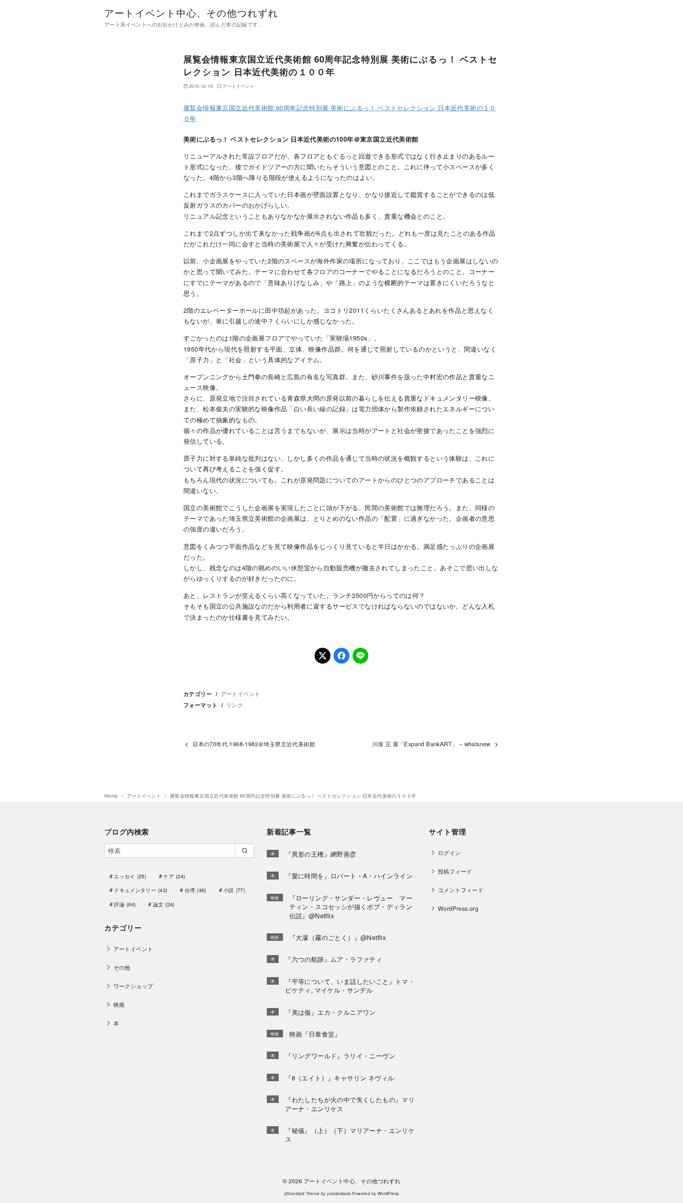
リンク (234, 704)
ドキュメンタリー (140, 890)
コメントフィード (460, 889)
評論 (125, 904)
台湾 (195, 890)
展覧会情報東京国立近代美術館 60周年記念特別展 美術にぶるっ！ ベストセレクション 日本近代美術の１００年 (293, 795)
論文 (164, 904)
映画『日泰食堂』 (315, 1033)
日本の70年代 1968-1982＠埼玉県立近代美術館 (253, 744)
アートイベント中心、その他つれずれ (191, 12)
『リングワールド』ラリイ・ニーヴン (340, 1055)
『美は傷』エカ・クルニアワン (330, 1012)
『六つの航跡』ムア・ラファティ (333, 959)
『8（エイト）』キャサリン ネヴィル (339, 1077)
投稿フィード (455, 871)
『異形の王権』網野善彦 (320, 854)
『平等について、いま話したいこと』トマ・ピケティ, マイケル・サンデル (350, 986)
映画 (119, 1004)
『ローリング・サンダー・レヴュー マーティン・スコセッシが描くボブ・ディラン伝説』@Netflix (351, 906)
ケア (174, 876)
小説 (234, 890)
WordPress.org (458, 908)
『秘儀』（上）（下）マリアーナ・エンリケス (350, 1135)
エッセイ (130, 876)
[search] (244, 851)
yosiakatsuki (339, 1193)
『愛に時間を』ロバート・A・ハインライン (349, 875)
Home (111, 795)
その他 (121, 967)
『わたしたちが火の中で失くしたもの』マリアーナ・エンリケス (350, 1104)
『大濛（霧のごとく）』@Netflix (337, 937)
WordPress (388, 1193)
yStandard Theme (302, 1193)
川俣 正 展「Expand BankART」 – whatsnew (431, 744)
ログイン (449, 852)
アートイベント (238, 86)
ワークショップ (133, 986)
